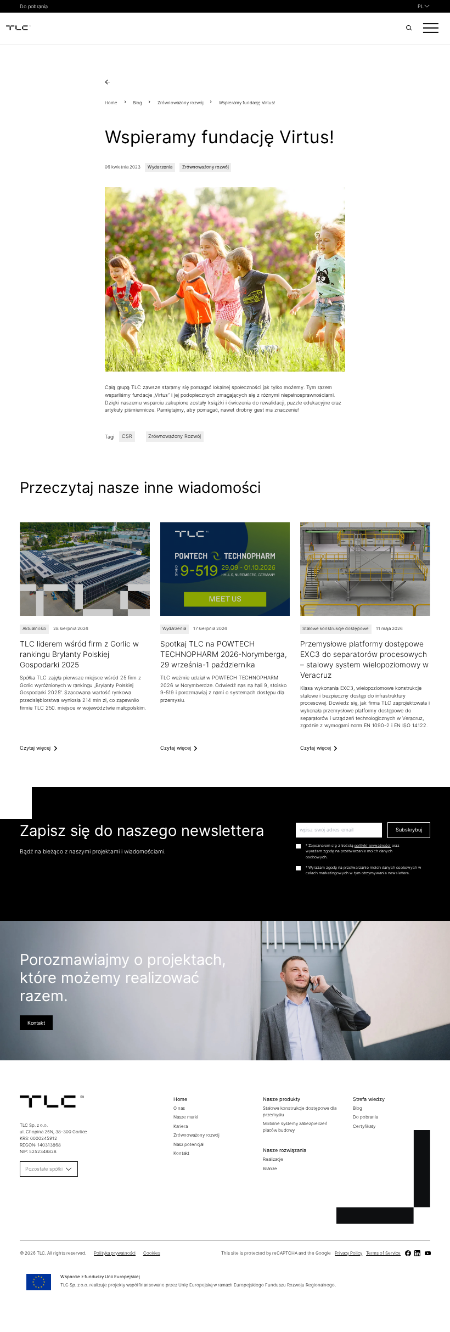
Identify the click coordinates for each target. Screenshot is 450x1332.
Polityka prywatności (115, 1253)
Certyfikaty (364, 1126)
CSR (127, 437)
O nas (179, 1108)
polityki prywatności (373, 845)
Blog (137, 102)
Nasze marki (185, 1117)
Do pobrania (34, 6)
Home (111, 102)
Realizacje (273, 1159)
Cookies (151, 1253)
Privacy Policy (348, 1253)
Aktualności (34, 628)
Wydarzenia (160, 167)
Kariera (180, 1126)
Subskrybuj (409, 830)
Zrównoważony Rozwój (174, 437)
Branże (270, 1168)
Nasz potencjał (188, 1144)
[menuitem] (424, 6)
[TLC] (18, 28)
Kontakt (36, 1023)
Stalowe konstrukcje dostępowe (335, 628)
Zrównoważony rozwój (181, 102)
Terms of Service (383, 1253)
